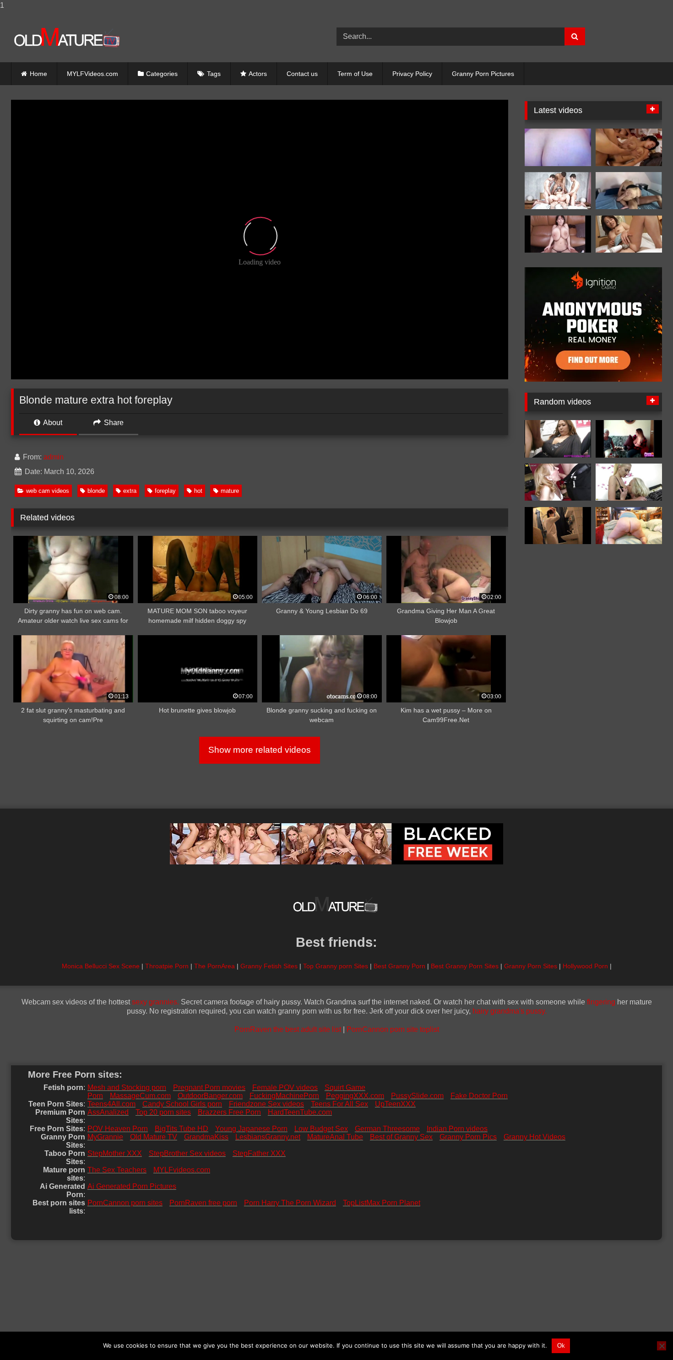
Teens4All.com (111, 1104)
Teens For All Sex (339, 1104)
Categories (162, 73)
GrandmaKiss (206, 1137)
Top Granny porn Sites (335, 966)
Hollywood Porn (585, 966)
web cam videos (47, 490)
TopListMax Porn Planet (381, 1203)
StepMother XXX (114, 1153)
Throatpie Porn (167, 966)
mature (230, 490)
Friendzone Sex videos (266, 1104)
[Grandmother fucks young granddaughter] (629, 482)
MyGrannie (105, 1137)
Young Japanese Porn (251, 1129)
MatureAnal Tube (335, 1137)
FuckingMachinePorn (284, 1096)
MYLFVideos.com (92, 73)
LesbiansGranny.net (267, 1137)
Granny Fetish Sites (269, 966)
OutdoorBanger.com (210, 1096)
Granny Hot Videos (534, 1137)
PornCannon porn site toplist (393, 1029)
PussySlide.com (417, 1096)
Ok (561, 1345)
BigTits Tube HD (181, 1129)
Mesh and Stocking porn (126, 1087)
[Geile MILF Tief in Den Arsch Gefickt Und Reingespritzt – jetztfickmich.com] (629, 191)
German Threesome (387, 1129)
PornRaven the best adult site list (287, 1029)
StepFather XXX (259, 1153)
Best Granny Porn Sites (465, 966)
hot (198, 490)
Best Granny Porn (399, 966)
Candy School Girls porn (182, 1104)
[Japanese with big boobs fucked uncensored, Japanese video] (629, 147)
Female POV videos (285, 1087)
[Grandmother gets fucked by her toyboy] (558, 482)
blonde (96, 490)
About (52, 422)
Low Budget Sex (321, 1129)
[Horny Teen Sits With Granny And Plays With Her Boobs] (629, 439)
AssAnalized (108, 1112)
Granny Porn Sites (530, 966)
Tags (214, 73)
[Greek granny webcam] (558, 147)
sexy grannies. (155, 1002)
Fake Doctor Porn (479, 1096)
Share (113, 422)
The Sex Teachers (117, 1170)
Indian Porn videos (457, 1129)
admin (53, 457)
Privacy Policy (412, 73)
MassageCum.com (140, 1096)
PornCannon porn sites (125, 1203)
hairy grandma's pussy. (509, 1011)
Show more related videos (259, 750)
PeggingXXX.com (355, 1096)
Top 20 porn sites (163, 1112)
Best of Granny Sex (401, 1137)
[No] (661, 1345)
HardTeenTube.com (300, 1112)
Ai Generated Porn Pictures (131, 1186)
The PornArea (214, 966)
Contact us (302, 73)
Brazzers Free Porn (229, 1112)
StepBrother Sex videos (187, 1153)
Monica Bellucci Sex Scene (101, 966)
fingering (601, 1002)
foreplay (165, 490)
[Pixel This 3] (558, 234)
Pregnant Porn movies (209, 1087)
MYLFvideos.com (181, 1170)
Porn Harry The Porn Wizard (290, 1203)
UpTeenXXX (395, 1104)
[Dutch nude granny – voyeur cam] (558, 526)
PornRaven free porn (203, 1203)
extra (129, 490)
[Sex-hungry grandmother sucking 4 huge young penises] (558, 191)
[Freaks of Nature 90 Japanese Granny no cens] (629, 234)
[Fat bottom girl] (629, 526)
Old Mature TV (153, 1137)
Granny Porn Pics (468, 1137)
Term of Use (355, 73)
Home (38, 73)
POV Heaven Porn (117, 1129)
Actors (258, 73)
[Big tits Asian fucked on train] (558, 439)
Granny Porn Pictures (483, 73)
